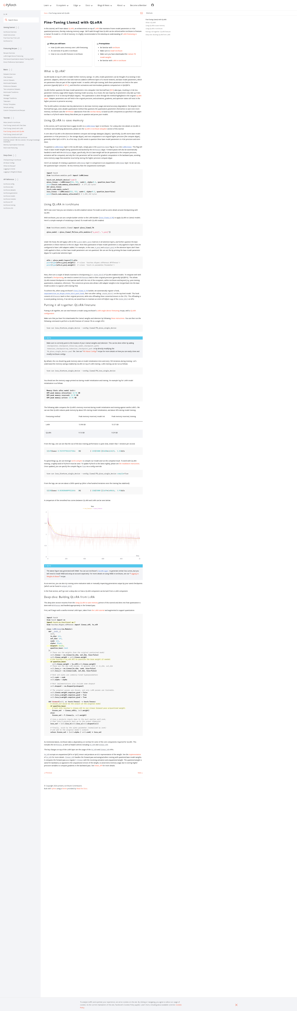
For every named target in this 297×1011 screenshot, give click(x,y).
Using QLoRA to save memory (155, 25)
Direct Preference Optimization (13, 62)
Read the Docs (82, 788)
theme (64, 788)
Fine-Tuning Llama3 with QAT (12, 134)
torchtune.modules (9, 199)
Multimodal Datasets (10, 83)
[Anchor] (104, 22)
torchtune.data (8, 187)
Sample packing (8, 107)
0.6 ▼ (5, 14)
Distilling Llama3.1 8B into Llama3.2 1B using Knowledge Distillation (21, 141)
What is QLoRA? (151, 22)
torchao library (95, 111)
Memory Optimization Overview (13, 145)
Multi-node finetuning (10, 148)
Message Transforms (10, 98)
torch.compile (77, 461)
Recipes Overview (9, 53)
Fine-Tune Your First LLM (11, 38)
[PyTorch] (9, 5)
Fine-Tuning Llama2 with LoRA (13, 128)
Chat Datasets (7, 77)
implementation (135, 754)
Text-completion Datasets (11, 89)
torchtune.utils (8, 208)
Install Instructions (9, 35)
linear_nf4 (98, 765)
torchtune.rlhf (8, 202)
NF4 (111, 90)
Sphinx (53, 788)
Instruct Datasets (8, 80)
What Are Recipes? (9, 166)
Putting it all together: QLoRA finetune (158, 31)
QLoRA (71, 28)
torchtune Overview (9, 32)
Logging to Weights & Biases (12, 172)
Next (140, 773)
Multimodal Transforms (10, 92)
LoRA (97, 28)
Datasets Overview (9, 74)
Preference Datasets (10, 86)
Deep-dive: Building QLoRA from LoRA (158, 34)
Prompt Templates (9, 104)
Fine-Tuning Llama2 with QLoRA (13, 131)
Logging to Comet (9, 169)
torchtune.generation (10, 193)
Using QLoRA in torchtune (154, 28)
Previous (48, 773)
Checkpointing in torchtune (12, 160)
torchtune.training (9, 205)
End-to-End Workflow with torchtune (15, 137)
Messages (6, 95)
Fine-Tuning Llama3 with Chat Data (14, 125)
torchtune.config (8, 184)
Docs (46, 13)
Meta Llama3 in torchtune (11, 122)
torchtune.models (9, 196)
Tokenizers (6, 101)
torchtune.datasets (9, 190)
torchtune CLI (7, 41)
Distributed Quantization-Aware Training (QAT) (18, 59)
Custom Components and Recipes (14, 110)
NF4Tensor (70, 111)
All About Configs (9, 163)
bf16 (66, 85)
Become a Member (138, 5)
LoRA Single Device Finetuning (13, 56)
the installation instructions (129, 463)
